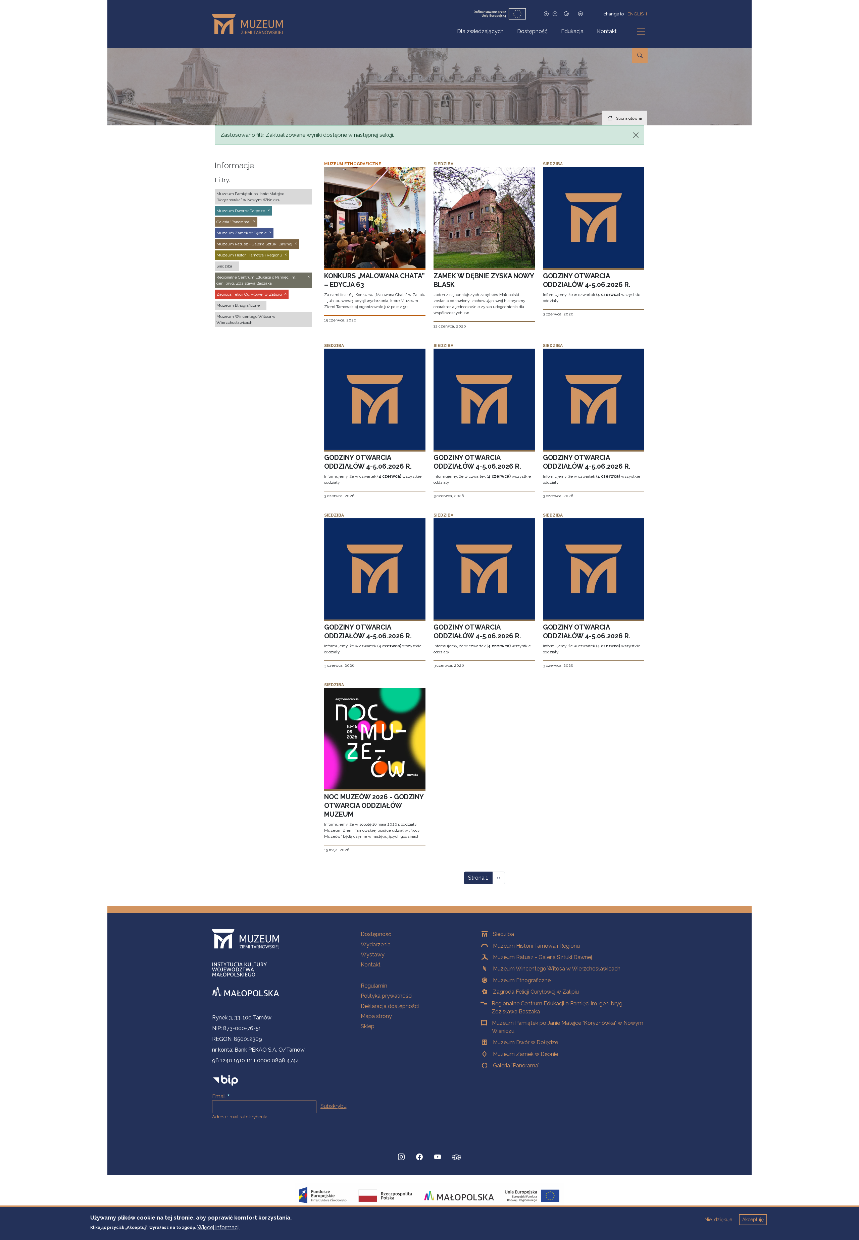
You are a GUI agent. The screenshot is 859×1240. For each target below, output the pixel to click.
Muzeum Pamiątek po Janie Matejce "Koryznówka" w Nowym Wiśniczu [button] (250, 196)
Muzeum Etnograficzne (522, 980)
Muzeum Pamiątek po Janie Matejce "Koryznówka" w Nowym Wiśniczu (567, 1027)
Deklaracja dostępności (390, 1006)
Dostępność (532, 31)
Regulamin (374, 986)
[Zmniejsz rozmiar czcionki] (555, 14)
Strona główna (629, 118)
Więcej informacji (218, 1227)
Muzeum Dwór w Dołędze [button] (240, 211)
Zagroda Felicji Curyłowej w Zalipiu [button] (249, 294)
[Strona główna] (250, 24)
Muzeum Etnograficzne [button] (238, 305)
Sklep (367, 1026)
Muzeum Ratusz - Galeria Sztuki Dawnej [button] (254, 244)
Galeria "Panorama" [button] (233, 222)
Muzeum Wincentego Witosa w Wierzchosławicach (556, 968)
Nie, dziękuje (718, 1219)
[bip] (225, 1080)
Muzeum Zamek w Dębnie (525, 1054)
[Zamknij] (636, 135)
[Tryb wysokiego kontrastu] (566, 14)
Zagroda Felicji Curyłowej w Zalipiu (536, 992)
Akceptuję (753, 1219)
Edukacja (572, 31)
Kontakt (607, 31)
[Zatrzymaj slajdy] (580, 14)
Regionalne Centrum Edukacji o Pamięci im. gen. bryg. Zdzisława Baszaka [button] (256, 280)
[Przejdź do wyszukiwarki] (640, 55)
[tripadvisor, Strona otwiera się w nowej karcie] (456, 1158)
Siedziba (503, 934)
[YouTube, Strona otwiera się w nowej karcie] (437, 1157)
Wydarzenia (376, 944)
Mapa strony (376, 1016)
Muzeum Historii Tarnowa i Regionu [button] (249, 255)
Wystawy (373, 954)
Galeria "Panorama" (516, 1065)
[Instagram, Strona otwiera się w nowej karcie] (401, 1157)
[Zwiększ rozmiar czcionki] (546, 14)
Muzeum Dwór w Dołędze (525, 1042)
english (637, 13)
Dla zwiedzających (480, 31)
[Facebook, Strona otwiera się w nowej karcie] (419, 1157)
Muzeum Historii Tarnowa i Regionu (536, 946)
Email (219, 1096)
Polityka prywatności (386, 996)
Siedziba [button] (224, 266)
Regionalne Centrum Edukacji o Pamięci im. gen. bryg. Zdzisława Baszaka (557, 1007)
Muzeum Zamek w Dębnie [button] (241, 233)
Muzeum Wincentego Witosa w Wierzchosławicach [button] (245, 319)
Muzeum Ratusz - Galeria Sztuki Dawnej (542, 957)
